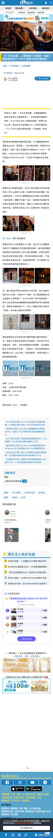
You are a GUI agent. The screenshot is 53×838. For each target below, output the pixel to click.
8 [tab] (23, 18)
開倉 (19, 794)
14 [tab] (28, 21)
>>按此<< (8, 238)
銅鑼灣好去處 (42, 794)
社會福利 (25, 800)
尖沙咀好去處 (28, 794)
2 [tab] (23, 15)
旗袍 (6, 492)
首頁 (5, 65)
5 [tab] (31, 15)
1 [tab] (21, 15)
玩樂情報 (14, 65)
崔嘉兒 (10, 72)
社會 (39, 797)
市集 (13, 794)
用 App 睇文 (44, 78)
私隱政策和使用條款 (23, 823)
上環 (24, 481)
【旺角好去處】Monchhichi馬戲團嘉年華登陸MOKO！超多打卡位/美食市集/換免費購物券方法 (25, 431)
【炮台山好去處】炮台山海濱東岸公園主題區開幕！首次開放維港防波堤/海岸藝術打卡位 (25, 454)
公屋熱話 (21, 12)
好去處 (42, 492)
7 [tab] (21, 18)
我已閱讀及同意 (26, 828)
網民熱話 (5, 808)
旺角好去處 (30, 797)
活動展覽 (26, 65)
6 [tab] (33, 15)
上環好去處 (29, 492)
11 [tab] (31, 18)
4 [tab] (28, 15)
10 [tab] (28, 18)
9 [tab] (26, 18)
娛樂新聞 (31, 12)
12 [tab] (33, 18)
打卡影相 (16, 492)
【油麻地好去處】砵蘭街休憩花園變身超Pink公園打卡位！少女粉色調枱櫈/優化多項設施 (25, 461)
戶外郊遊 (15, 800)
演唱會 (8, 8)
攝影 (6, 497)
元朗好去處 (6, 797)
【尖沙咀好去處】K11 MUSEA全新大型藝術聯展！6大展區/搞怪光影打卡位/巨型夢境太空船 (25, 423)
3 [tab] (26, 15)
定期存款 (40, 12)
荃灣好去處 (18, 797)
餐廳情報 (5, 800)
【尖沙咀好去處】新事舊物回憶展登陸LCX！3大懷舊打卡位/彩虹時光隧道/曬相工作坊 (26, 440)
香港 (15, 497)
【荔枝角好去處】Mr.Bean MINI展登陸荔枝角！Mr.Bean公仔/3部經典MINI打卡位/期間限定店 (26, 447)
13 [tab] (26, 21)
